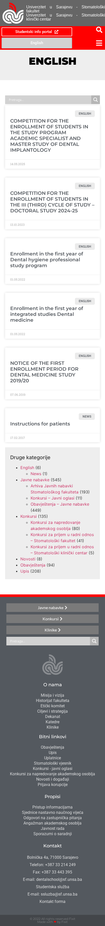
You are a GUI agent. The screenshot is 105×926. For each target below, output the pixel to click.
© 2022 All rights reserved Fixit (52, 919)
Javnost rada (52, 828)
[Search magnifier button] (95, 99)
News (36, 473)
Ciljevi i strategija (52, 711)
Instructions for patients (40, 424)
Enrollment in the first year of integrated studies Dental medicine (46, 314)
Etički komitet (53, 706)
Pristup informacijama (52, 807)
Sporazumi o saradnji (52, 833)
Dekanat (52, 716)
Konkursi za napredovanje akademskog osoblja (52, 773)
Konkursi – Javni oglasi (52, 498)
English (27, 467)
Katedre (52, 721)
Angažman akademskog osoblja (52, 823)
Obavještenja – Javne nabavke (60, 504)
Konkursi (28, 516)
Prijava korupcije (53, 784)
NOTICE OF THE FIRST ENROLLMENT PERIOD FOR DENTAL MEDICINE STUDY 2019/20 (44, 372)
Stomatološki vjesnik (52, 763)
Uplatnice (52, 758)
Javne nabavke (34, 479)
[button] (89, 43)
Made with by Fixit (52, 922)
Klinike (53, 727)
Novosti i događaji (52, 779)
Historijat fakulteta (52, 700)
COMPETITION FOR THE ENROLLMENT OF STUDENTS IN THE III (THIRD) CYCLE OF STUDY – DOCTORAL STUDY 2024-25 (52, 202)
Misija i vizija (52, 695)
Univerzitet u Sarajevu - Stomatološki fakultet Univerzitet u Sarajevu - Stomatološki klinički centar (65, 13)
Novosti (27, 558)
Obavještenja (32, 565)
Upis (24, 571)
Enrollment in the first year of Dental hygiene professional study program (46, 259)
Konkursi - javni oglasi (52, 768)
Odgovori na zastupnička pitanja (52, 817)
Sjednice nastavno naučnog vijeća (52, 812)
